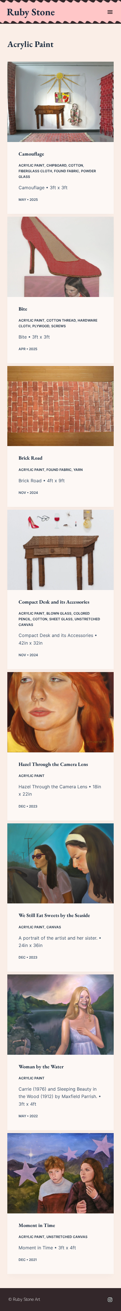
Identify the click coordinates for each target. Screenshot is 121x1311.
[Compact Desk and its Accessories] (60, 550)
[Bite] (60, 257)
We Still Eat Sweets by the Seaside (54, 915)
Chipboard (56, 165)
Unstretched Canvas (67, 1237)
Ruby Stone (31, 11)
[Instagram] (110, 1299)
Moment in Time (37, 1225)
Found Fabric (66, 171)
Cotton (75, 165)
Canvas (53, 927)
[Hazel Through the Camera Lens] (60, 712)
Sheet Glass (61, 619)
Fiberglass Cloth (35, 171)
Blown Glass (58, 613)
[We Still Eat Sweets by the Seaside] (60, 863)
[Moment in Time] (60, 1173)
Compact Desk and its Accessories (54, 602)
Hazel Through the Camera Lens (53, 764)
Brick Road (30, 458)
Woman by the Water (41, 1066)
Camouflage (31, 153)
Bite (23, 308)
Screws (58, 326)
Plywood (40, 326)
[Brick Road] (60, 406)
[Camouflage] (60, 102)
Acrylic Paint (31, 165)
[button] (110, 12)
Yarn (78, 470)
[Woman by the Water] (60, 1014)
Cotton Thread (61, 320)
